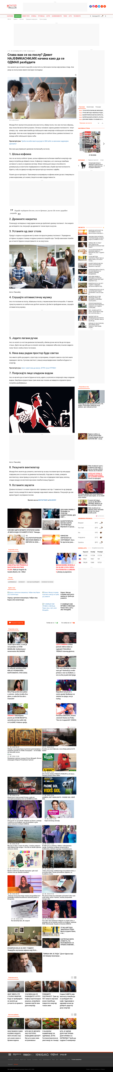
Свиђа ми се (51, 623)
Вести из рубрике (13, 1014)
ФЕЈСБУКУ (52, 500)
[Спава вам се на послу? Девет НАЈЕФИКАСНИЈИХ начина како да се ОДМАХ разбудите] (42, 98)
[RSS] (103, 227)
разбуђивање (12, 582)
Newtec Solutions (95, 1069)
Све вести (81, 227)
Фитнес (22, 19)
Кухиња (33, 16)
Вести (9, 19)
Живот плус (26, 16)
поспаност (22, 582)
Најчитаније (90, 107)
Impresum (10, 1064)
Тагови (10, 577)
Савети (15, 19)
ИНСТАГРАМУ (42, 500)
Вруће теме (11, 588)
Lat (102, 6)
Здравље (18, 16)
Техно (65, 16)
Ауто (70, 16)
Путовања (41, 16)
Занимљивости (57, 16)
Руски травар (43, 19)
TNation (103, 1069)
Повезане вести (13, 977)
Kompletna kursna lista (98, 548)
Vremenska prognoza (85, 518)
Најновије (82, 107)
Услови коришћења (76, 1059)
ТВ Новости (77, 16)
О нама (68, 1059)
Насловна (10, 16)
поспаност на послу (47, 582)
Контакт (16, 1064)
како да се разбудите (33, 582)
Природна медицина (31, 19)
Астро (48, 16)
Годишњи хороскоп (93, 160)
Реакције (98, 107)
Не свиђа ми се (67, 623)
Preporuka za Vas (13, 549)
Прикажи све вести (86, 123)
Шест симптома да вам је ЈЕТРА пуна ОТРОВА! (38, 368)
